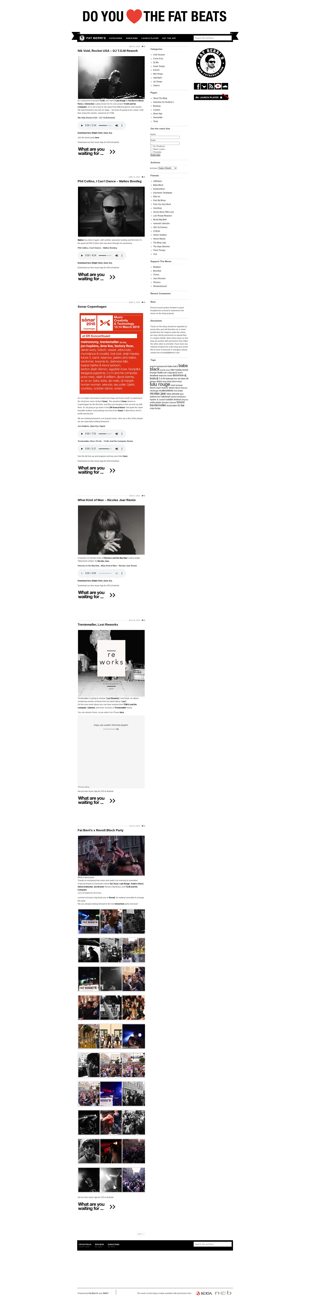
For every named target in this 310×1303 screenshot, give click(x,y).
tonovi (181, 402)
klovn (174, 381)
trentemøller (172, 405)
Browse (99, 1245)
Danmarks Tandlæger (162, 193)
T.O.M (102, 101)
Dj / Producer (159, 146)
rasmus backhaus (178, 397)
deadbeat (154, 375)
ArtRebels (157, 181)
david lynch (177, 373)
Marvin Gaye (155, 388)
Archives (153, 168)
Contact (156, 110)
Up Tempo (157, 81)
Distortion (89, 104)
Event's (156, 70)
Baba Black (158, 185)
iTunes (156, 274)
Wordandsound (160, 286)
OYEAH (156, 231)
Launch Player (150, 38)
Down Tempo (159, 66)
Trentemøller (120, 708)
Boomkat (157, 271)
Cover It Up (158, 58)
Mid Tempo (158, 74)
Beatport (157, 267)
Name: (153, 134)
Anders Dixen (137, 884)
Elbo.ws (156, 196)
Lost (124, 701)
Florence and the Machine (115, 558)
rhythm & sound (157, 399)
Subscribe (132, 38)
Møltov (81, 240)
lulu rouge (160, 384)
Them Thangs (159, 250)
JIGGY (105, 1293)
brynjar (153, 372)
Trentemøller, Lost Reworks (98, 624)
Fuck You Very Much (162, 204)
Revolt (112, 897)
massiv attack (168, 388)
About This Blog (160, 98)
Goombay (157, 208)
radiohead (165, 396)
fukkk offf (184, 378)
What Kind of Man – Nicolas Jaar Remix (107, 500)
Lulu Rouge (120, 101)
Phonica (156, 282)
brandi (185, 370)
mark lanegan (177, 385)
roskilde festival (173, 399)
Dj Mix (156, 62)
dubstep (169, 378)
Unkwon (91, 708)
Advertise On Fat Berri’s (163, 102)
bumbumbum (159, 189)
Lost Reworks (113, 698)
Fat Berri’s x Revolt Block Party (101, 830)
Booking (156, 106)
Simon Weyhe (159, 239)
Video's (156, 85)
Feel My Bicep (159, 200)
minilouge (154, 391)
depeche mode (165, 375)
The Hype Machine (161, 246)
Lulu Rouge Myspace (162, 216)
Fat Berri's (93, 1293)
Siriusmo (184, 400)
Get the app (169, 38)
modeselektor (166, 390)
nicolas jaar (158, 393)
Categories (115, 38)
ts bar (181, 405)
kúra (180, 381)
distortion (178, 375)
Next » (141, 1234)
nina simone (172, 393)
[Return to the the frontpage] (81, 38)
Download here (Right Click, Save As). (95, 133)
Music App (157, 113)
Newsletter (158, 117)
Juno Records (159, 278)
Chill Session (159, 55)
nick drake (178, 391)
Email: (153, 140)
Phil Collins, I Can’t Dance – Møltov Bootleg (110, 181)
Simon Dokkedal (85, 887)
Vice (155, 254)
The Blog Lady (159, 242)
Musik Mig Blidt (159, 219)
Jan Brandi (99, 887)
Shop (155, 121)
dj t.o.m (160, 378)
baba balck (173, 366)
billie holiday (176, 370)
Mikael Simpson (181, 388)
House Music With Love (163, 212)
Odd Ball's (157, 78)
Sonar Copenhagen (92, 306)
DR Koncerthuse (117, 407)
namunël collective (161, 223)
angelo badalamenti (158, 366)
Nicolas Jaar (103, 561)
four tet (177, 378)
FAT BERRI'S (96, 38)
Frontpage (85, 1245)
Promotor (157, 152)
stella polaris (156, 402)
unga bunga (155, 408)
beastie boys (165, 370)
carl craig (167, 372)
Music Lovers (159, 149)
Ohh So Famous (160, 227)
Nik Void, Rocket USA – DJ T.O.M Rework (108, 50)
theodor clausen (169, 402)
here (97, 137)
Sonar (105, 401)
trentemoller (158, 405)
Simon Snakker (160, 235)
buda (160, 372)
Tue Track (114, 884)
